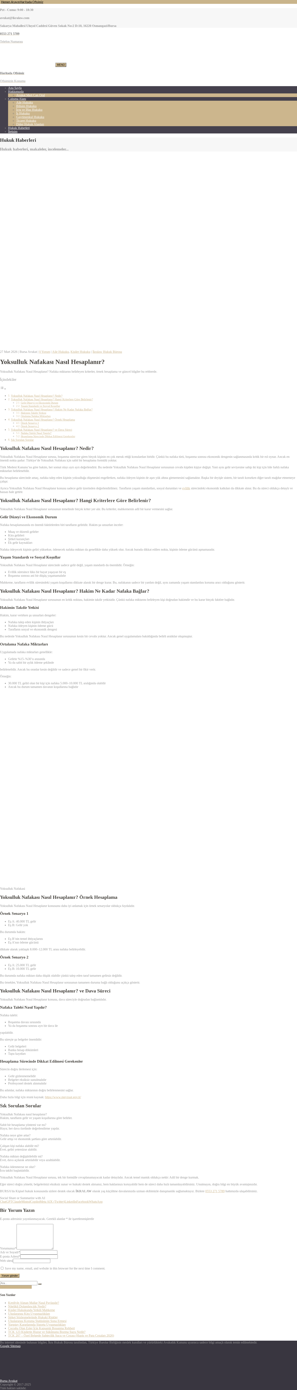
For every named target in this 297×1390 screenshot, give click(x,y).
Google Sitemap (10, 1346)
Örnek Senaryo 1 (30, 422)
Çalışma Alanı (17, 98)
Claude (16, 1201)
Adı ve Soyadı (10, 1252)
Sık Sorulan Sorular (22, 439)
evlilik (186, 488)
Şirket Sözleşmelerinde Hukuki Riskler (33, 1317)
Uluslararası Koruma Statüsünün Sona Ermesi (37, 1321)
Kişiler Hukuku (80, 351)
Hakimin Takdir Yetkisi (33, 412)
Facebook (82, 1201)
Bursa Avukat (8, 1381)
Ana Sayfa (15, 88)
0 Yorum (44, 351)
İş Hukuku (23, 113)
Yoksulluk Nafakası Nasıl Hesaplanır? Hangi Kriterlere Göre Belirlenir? (52, 399)
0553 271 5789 (215, 1191)
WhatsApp (96, 1201)
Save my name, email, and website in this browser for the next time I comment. (55, 1268)
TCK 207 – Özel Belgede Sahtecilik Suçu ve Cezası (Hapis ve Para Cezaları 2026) (61, 1335)
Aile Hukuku (24, 102)
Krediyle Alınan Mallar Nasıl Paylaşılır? (33, 1302)
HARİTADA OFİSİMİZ (16, 1287)
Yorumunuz (8, 1248)
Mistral (25, 1201)
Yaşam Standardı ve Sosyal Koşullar (40, 405)
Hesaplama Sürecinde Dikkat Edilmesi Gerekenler (48, 436)
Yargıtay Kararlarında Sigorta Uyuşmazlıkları (37, 1324)
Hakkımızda (16, 91)
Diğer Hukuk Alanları (30, 124)
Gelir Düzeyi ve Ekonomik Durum (39, 402)
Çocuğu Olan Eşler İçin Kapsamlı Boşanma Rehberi (41, 1328)
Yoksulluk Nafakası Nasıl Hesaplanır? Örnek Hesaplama (43, 419)
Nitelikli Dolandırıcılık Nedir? (27, 1306)
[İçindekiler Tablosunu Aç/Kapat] (3, 388)
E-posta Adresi (10, 1256)
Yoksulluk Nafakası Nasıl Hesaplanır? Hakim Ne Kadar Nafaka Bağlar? (52, 409)
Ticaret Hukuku (26, 120)
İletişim (12, 131)
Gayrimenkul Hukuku (30, 117)
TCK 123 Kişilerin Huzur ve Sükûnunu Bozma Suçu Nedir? (46, 1332)
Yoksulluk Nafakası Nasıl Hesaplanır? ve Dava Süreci (41, 429)
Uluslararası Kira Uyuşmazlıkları (29, 1313)
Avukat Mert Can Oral (30, 95)
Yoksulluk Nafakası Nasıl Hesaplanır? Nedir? (36, 395)
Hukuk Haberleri (19, 128)
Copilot (35, 1201)
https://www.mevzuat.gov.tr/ (63, 1097)
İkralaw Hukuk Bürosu (107, 351)
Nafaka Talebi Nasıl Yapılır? (36, 433)
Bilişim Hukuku (26, 106)
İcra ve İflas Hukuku (29, 109)
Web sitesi (6, 1260)
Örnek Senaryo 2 (30, 426)
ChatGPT (6, 1201)
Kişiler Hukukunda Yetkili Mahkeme (31, 1310)
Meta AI (45, 1201)
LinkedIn (70, 1201)
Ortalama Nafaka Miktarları (36, 416)
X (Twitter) (57, 1201)
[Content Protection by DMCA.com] (30, 1377)
